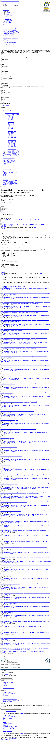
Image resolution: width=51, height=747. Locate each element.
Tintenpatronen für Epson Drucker (12, 114)
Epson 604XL (11, 115)
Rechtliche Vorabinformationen (9, 170)
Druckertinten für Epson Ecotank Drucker (11, 155)
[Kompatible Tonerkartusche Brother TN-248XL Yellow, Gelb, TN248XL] (15, 593)
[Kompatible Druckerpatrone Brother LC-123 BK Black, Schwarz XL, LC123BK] (17, 459)
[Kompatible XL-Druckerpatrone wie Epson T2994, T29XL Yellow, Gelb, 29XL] (16, 383)
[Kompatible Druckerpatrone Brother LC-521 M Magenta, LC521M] (14, 541)
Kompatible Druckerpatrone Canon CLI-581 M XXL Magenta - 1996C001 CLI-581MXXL (24, 316)
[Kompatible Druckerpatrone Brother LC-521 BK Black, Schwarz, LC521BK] (16, 552)
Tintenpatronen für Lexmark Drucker (12, 151)
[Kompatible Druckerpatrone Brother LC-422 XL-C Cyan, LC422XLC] (15, 638)
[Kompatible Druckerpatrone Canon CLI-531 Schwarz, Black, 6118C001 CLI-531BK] (17, 583)
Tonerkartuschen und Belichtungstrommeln (11, 109)
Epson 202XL (11, 124)
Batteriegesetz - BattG (7, 184)
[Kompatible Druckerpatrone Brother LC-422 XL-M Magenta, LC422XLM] (15, 621)
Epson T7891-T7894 (12, 140)
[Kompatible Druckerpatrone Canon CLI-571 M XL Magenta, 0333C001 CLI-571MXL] (18, 396)
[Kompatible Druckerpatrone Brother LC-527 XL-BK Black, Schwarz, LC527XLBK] (17, 530)
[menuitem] (27, 3)
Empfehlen (2, 212)
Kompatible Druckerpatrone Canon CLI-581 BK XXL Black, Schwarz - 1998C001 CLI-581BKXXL (23, 348)
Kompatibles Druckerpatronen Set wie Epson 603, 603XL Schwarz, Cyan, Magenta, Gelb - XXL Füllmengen (25, 303)
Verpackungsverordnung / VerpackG (10, 182)
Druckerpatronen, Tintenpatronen (9, 110)
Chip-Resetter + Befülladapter (9, 160)
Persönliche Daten (9, 15)
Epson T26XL (11, 132)
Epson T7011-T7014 (12, 142)
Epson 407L (10, 120)
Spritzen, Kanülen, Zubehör (8, 161)
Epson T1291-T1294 (12, 144)
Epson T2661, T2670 (12, 131)
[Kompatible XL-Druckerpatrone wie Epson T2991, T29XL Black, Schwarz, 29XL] (17, 320)
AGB (4, 171)
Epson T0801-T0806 (12, 146)
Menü (4, 3)
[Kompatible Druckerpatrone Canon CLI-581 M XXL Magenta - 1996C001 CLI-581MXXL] (19, 315)
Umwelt (4, 178)
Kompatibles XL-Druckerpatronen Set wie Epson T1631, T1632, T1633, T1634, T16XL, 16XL (23, 442)
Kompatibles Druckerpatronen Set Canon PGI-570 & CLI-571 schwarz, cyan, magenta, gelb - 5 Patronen (24, 401)
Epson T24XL (11, 133)
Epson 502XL (11, 118)
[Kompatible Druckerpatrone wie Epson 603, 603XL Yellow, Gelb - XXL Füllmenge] (17, 223)
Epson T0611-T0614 (12, 149)
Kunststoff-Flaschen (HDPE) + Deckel (10, 162)
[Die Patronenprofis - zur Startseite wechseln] (9, 1)
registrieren (14, 12)
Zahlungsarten (8, 17)
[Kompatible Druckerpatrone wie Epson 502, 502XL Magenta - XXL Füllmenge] (16, 387)
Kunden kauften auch (4, 286)
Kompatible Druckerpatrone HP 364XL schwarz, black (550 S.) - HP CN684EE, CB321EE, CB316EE (23, 428)
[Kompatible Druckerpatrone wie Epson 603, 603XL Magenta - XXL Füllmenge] (16, 222)
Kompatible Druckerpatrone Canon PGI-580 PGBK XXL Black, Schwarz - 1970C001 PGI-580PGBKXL (24, 312)
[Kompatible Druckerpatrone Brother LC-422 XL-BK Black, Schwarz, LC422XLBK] (17, 626)
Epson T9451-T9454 (12, 137)
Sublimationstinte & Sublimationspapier (11, 154)
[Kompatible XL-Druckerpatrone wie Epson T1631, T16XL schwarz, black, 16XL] (17, 333)
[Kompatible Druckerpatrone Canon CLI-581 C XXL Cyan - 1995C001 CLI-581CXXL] (18, 306)
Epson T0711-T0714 (12, 147)
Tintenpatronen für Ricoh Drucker (12, 152)
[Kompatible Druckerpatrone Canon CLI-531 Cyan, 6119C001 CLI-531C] (15, 578)
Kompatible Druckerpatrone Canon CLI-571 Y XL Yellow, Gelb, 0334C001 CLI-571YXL (24, 374)
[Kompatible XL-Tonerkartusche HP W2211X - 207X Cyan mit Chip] (14, 651)
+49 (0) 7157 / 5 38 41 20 (5, 674)
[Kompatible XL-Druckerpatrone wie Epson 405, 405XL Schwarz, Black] (15, 432)
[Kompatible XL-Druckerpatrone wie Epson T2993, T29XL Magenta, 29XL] (16, 360)
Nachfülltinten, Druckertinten (8, 158)
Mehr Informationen (13, 738)
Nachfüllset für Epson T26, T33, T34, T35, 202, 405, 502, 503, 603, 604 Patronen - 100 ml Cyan (24, 649)
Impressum (5, 174)
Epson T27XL (11, 129)
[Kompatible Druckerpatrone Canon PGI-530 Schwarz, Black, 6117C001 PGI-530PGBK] (18, 587)
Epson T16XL (11, 135)
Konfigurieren (7, 739)
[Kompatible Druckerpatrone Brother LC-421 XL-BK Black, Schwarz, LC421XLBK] (17, 643)
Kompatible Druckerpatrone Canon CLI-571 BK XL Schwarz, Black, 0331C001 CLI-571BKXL (22, 410)
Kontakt (4, 175)
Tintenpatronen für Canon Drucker (12, 113)
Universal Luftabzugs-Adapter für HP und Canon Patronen (36, 518)
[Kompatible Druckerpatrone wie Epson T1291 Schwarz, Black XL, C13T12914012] (17, 423)
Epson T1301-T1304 (12, 143)
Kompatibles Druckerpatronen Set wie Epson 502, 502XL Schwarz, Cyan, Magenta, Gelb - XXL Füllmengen (25, 497)
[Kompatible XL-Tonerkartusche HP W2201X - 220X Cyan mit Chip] (14, 557)
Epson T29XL (11, 128)
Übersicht (7, 14)
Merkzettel (7, 21)
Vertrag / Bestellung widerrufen (6, 679)
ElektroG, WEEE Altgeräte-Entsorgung (11, 183)
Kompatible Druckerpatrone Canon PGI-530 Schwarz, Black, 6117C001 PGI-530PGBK (24, 588)
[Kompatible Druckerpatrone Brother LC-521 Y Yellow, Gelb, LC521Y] (15, 535)
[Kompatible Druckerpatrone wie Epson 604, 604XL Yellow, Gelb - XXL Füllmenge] (17, 445)
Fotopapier (5, 163)
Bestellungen (8, 19)
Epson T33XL (11, 127)
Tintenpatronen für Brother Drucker (12, 111)
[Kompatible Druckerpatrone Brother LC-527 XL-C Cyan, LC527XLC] (15, 525)
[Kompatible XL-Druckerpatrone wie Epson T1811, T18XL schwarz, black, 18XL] (17, 418)
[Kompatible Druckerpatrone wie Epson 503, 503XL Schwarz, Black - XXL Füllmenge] (18, 597)
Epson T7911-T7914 (12, 138)
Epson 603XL (11, 116)
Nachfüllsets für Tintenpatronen (9, 156)
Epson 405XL (11, 122)
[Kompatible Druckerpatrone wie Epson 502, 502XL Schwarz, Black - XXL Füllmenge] (18, 329)
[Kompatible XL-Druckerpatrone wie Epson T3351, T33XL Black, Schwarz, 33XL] (17, 378)
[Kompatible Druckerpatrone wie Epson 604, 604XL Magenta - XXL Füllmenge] (16, 450)
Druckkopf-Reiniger (7, 159)
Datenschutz (5, 173)
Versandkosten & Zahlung (8, 176)
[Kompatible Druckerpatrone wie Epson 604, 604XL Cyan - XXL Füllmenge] (16, 611)
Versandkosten (22, 713)
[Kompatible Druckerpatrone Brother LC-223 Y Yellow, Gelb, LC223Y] (15, 463)
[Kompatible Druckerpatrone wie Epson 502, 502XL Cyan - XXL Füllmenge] (16, 392)
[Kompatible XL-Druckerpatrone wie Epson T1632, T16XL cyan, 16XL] (15, 365)
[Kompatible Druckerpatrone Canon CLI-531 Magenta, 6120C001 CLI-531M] (16, 574)
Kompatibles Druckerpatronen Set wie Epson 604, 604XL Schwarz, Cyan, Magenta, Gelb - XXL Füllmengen (25, 492)
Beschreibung (3, 225)
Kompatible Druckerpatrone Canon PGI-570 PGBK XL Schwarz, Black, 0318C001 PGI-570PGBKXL (23, 343)
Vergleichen (3, 209)
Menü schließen (6, 10)
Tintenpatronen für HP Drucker (11, 150)
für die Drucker (9, 225)
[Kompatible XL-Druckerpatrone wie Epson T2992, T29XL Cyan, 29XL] (15, 356)
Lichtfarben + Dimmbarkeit (8, 181)
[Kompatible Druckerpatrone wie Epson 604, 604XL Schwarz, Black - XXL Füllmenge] (18, 454)
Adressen (7, 16)
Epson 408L (10, 119)
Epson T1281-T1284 (12, 145)
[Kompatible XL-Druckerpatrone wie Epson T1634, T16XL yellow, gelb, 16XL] (16, 436)
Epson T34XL (11, 126)
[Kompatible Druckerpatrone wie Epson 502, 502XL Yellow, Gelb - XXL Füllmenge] (17, 369)
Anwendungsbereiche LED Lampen (10, 180)
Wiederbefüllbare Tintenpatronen (9, 153)
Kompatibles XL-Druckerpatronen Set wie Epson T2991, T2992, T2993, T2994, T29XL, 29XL (23, 415)
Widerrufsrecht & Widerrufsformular (10, 172)
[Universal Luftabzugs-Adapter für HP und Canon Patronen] (12, 518)
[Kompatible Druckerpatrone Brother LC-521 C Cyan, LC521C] (13, 547)
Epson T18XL (11, 134)
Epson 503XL (11, 117)
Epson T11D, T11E (12, 136)
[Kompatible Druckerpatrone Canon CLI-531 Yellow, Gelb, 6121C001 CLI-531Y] (17, 569)
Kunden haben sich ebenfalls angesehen (17, 286)
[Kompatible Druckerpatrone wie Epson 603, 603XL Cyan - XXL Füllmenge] (16, 220)
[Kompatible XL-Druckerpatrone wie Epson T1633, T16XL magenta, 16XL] (16, 405)
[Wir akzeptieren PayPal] (3, 186)
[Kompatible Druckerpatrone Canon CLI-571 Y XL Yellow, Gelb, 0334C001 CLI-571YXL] (19, 374)
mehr (35, 227)
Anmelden (7, 12)
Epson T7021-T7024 (12, 141)
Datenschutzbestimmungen (11, 711)
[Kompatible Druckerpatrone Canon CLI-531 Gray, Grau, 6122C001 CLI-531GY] (17, 565)
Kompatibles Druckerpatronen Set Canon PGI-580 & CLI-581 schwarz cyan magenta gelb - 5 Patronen (23, 339)
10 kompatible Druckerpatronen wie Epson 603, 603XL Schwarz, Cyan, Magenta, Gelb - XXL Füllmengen (25, 488)
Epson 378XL (11, 123)
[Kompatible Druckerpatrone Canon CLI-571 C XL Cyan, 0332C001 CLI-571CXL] (17, 351)
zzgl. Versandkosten (9, 202)
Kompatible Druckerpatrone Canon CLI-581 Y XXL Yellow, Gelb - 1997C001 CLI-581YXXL (25, 325)
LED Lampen (5, 164)
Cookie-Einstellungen (7, 169)
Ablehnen (2, 739)
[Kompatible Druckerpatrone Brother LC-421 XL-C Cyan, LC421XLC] (15, 632)
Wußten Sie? (5, 179)
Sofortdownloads (8, 20)
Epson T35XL (11, 125)
